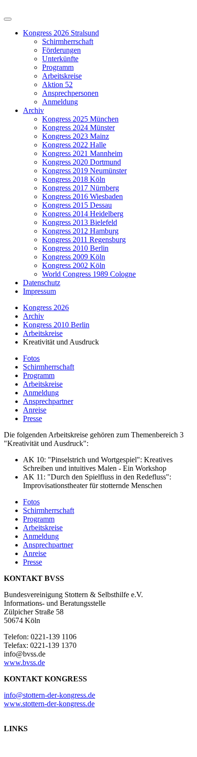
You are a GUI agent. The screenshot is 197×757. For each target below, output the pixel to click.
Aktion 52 (57, 84)
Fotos (31, 358)
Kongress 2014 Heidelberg (82, 214)
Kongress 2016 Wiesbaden (82, 196)
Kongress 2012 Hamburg (80, 231)
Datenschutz (41, 282)
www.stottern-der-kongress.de (49, 704)
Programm (58, 67)
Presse (32, 418)
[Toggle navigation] (7, 19)
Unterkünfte (60, 59)
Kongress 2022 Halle (74, 145)
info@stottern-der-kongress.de (49, 695)
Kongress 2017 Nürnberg (80, 188)
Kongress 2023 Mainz (75, 136)
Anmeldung (60, 102)
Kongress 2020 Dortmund (81, 162)
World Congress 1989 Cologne (89, 274)
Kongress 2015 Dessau (77, 205)
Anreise (34, 410)
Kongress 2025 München (80, 119)
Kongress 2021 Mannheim (82, 153)
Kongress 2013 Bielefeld (79, 222)
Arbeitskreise (62, 76)
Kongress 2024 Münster (78, 127)
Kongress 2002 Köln (73, 265)
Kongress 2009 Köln (73, 257)
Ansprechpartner (48, 401)
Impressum (39, 291)
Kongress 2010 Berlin (75, 248)
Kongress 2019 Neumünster (84, 171)
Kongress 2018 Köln (73, 179)
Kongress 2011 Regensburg (84, 239)
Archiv (33, 110)
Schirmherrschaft (67, 41)
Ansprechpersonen (70, 93)
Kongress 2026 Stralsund (61, 33)
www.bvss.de (24, 662)
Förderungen (61, 50)
